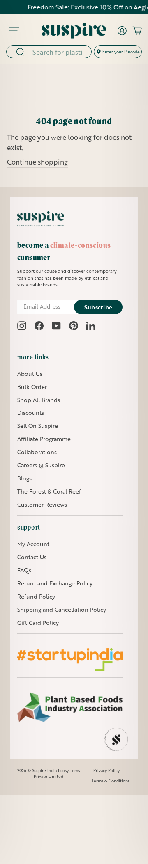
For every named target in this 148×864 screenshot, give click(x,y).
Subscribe (98, 307)
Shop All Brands (38, 400)
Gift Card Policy (38, 622)
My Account (33, 544)
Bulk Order (32, 387)
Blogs (24, 478)
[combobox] (59, 52)
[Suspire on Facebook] (39, 325)
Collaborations (37, 452)
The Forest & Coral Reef (49, 491)
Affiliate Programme (44, 439)
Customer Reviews (42, 504)
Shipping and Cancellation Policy (61, 609)
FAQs (24, 570)
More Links (33, 357)
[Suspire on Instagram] (21, 325)
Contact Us (31, 557)
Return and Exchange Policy (54, 583)
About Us (29, 373)
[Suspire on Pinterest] (73, 325)
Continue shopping (37, 162)
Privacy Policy (106, 770)
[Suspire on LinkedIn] (90, 325)
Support (28, 527)
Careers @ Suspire (41, 465)
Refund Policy (36, 596)
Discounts (30, 412)
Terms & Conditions (111, 781)
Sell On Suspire (37, 426)
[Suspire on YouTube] (56, 325)
